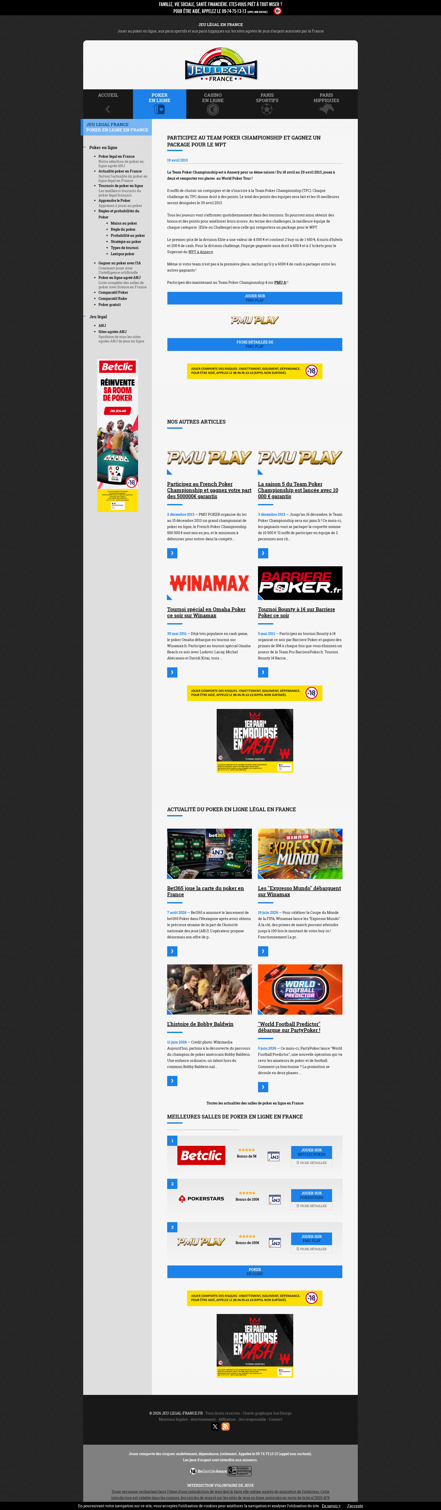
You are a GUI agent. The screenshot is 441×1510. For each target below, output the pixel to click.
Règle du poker (123, 229)
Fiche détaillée (313, 1163)
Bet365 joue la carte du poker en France (205, 891)
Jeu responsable (252, 1419)
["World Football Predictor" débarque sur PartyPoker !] (300, 989)
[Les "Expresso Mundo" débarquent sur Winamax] (300, 854)
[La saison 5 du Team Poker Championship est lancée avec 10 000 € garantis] (300, 458)
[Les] (263, 951)
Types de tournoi (125, 247)
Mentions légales (173, 1419)
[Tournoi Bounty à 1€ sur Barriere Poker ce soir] (300, 583)
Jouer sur (255, 298)
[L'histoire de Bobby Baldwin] (209, 989)
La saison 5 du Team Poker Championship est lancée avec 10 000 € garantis (298, 490)
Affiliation (227, 1419)
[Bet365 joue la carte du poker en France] (209, 854)
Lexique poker (122, 253)
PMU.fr (280, 282)
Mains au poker (124, 223)
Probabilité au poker (128, 235)
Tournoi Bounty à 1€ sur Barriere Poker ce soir (296, 612)
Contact (275, 1419)
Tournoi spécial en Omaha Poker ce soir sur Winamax (206, 612)
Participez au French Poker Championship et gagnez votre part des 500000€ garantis (209, 490)
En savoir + (331, 1505)
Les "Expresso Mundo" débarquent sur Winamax (299, 891)
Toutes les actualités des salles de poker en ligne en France (254, 1103)
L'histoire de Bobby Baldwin (200, 1024)
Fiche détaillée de (255, 344)
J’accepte (355, 1505)
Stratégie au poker (126, 241)
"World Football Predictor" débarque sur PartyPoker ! (289, 1027)
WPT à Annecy (200, 251)
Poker (255, 1271)
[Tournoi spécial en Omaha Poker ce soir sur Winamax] (209, 583)
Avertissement (203, 1419)
